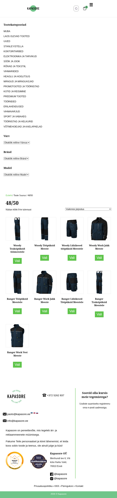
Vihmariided (11, 71)
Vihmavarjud (12, 111)
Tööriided (10, 101)
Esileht (9, 195)
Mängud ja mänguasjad (19, 81)
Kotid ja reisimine (15, 91)
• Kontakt (78, 486)
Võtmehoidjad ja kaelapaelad (23, 126)
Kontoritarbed (13, 51)
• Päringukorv (66, 486)
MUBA (7, 31)
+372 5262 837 (55, 395)
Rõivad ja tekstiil (15, 66)
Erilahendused (14, 106)
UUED (7, 41)
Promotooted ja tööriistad (21, 86)
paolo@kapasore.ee (18, 414)
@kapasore (60, 474)
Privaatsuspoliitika (43, 486)
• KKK (56, 486)
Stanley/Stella (13, 46)
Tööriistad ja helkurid (18, 121)
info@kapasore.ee (17, 420)
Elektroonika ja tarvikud (20, 56)
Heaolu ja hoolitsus (17, 76)
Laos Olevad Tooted (17, 36)
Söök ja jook (12, 61)
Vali (17, 261)
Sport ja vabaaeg (15, 116)
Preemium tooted (15, 96)
